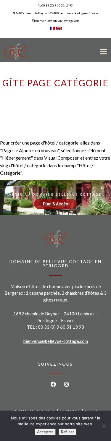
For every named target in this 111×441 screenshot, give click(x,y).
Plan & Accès (55, 204)
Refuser (67, 431)
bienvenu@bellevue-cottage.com (55, 341)
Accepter (45, 431)
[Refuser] (104, 426)
